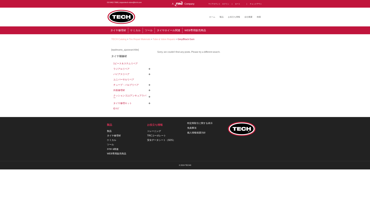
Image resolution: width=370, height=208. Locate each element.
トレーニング (154, 131)
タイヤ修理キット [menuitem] (122, 103)
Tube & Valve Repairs (164, 39)
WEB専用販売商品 (116, 153)
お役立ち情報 (234, 17)
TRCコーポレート (156, 135)
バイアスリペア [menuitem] (121, 74)
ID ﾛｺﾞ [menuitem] (116, 108)
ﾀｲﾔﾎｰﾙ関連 (113, 149)
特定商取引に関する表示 (200, 123)
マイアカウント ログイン (219, 4)
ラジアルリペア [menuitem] (121, 69)
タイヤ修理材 (114, 135)
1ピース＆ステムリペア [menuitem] (125, 63)
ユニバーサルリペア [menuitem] (123, 79)
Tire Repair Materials (139, 39)
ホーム (212, 17)
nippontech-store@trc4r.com (131, 2)
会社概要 (248, 17)
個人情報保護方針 (196, 132)
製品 (222, 17)
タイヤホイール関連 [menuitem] (168, 30)
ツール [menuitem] (149, 30)
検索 (259, 17)
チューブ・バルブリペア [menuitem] (126, 85)
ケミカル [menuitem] (135, 30)
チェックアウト (256, 4)
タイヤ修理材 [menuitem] (118, 30)
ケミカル (111, 140)
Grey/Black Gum (186, 39)
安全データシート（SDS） (161, 140)
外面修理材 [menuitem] (119, 90)
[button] (149, 69)
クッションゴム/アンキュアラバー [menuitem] (129, 96)
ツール (110, 144)
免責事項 (191, 128)
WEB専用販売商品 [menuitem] (195, 30)
